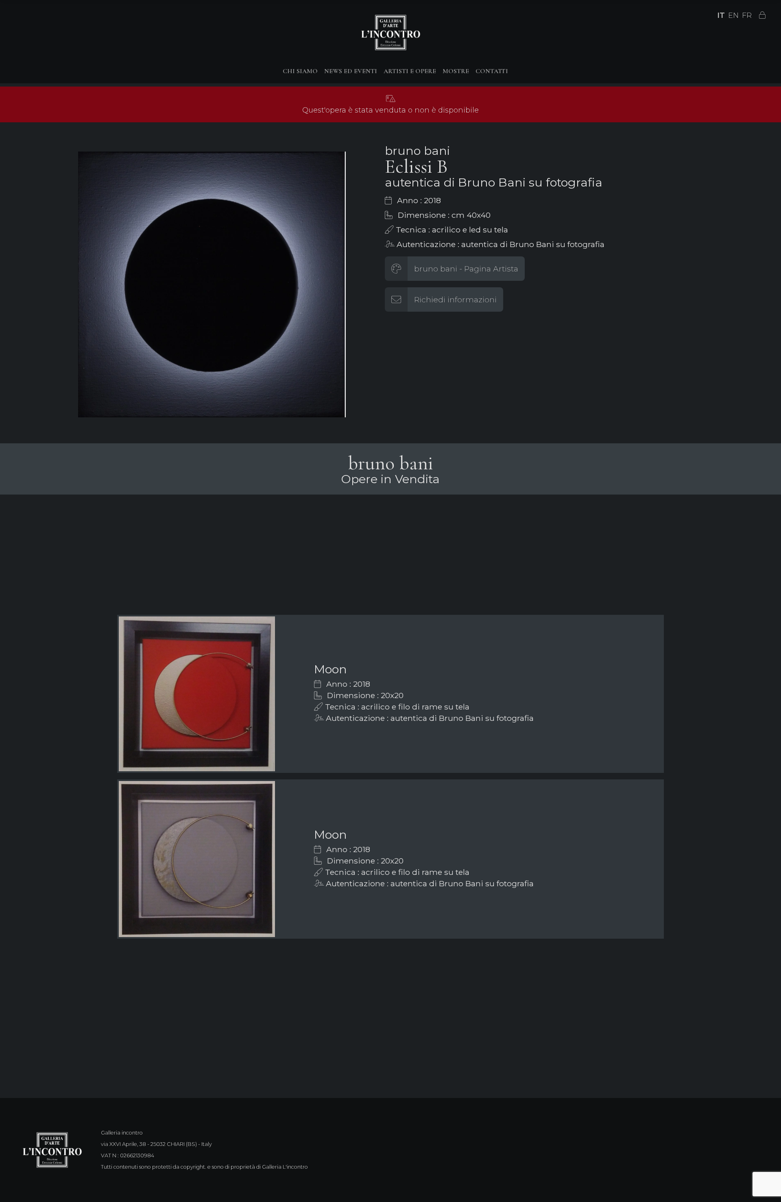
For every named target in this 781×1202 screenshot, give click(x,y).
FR (747, 15)
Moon (330, 669)
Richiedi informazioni (455, 299)
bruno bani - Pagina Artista (466, 268)
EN (733, 15)
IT (721, 15)
